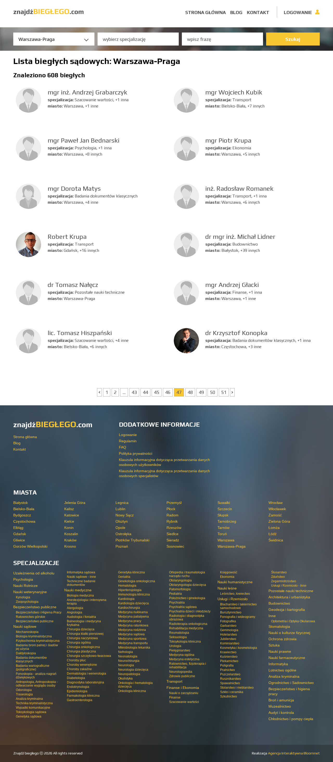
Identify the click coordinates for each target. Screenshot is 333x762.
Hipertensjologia (130, 590)
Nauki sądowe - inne (81, 577)
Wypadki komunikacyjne (33, 707)
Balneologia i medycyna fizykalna (84, 623)
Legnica (122, 503)
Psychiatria (177, 602)
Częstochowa (24, 521)
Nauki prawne (279, 651)
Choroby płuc (76, 660)
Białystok (20, 503)
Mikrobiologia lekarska (134, 647)
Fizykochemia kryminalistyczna (38, 641)
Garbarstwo (228, 625)
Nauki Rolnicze (25, 586)
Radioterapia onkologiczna (188, 624)
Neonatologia (127, 656)
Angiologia (74, 612)
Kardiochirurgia (129, 608)
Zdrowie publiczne (182, 676)
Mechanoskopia (27, 632)
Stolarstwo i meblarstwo (237, 687)
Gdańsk (19, 534)
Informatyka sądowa (81, 572)
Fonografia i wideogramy (237, 617)
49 (201, 392)
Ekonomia (227, 577)
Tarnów (223, 528)
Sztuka (274, 645)
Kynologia (23, 597)
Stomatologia (279, 626)
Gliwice (19, 540)
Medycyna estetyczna (184, 659)
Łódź (272, 534)
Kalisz (69, 509)
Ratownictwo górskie (30, 617)
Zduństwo (278, 577)
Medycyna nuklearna (133, 612)
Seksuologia (178, 637)
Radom (172, 515)
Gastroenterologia (79, 700)
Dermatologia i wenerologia (86, 673)
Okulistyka (125, 678)
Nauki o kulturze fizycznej (289, 633)
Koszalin (71, 534)
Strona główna (205, 12)
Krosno (70, 546)
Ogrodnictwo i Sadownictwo (291, 683)
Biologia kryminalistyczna (34, 636)
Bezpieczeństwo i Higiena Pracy (38, 612)
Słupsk (222, 515)
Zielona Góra (279, 521)
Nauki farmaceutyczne (286, 658)
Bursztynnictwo (230, 612)
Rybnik (172, 521)
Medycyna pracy (129, 621)
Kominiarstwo (229, 643)
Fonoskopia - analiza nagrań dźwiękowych (36, 675)
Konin (69, 528)
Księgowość (228, 572)
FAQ (122, 447)
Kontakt (258, 12)
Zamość (275, 515)
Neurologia (126, 665)
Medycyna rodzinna (132, 630)
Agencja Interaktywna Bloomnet (293, 753)
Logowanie (298, 12)
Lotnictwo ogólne (282, 670)
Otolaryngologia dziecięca (187, 585)
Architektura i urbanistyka (289, 597)
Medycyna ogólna (181, 655)
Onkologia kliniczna (132, 691)
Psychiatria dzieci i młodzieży (189, 611)
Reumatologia (179, 633)
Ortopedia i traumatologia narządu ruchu (187, 574)
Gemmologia (229, 630)
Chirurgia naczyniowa (82, 638)
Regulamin (128, 441)
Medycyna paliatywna (133, 616)
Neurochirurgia (128, 661)
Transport (174, 681)
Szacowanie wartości (184, 702)
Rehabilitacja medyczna (186, 628)
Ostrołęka (123, 534)
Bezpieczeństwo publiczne (35, 621)
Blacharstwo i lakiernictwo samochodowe (238, 606)
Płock (170, 509)
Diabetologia (76, 678)
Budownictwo (279, 603)
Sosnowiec (175, 546)
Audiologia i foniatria (81, 617)
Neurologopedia (180, 672)
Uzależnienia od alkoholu (33, 573)
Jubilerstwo (228, 639)
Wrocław (275, 503)
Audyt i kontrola (281, 712)
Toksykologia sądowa (31, 712)
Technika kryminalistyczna (34, 703)
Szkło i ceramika (231, 692)
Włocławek (277, 509)
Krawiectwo (228, 652)
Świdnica (275, 540)
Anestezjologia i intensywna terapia (86, 601)
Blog (236, 12)
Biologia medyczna (80, 595)
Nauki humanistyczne (235, 582)
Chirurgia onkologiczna (83, 647)
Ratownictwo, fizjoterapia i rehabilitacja (187, 665)
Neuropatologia (129, 674)
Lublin (120, 509)
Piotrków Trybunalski (132, 540)
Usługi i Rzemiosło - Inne (288, 585)
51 (223, 392)
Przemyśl (174, 503)
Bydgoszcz (22, 515)
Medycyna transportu (133, 643)
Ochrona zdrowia (282, 639)
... (124, 392)
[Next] (232, 392)
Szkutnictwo (228, 696)
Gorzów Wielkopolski (30, 546)
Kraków (70, 540)
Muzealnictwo (279, 706)
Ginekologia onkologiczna (136, 581)
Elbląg (18, 528)
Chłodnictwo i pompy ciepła (290, 719)
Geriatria (124, 577)
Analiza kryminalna (29, 699)
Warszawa (225, 540)
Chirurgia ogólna (79, 642)
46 (167, 392)
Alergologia (75, 608)
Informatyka (278, 664)
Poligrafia (227, 665)
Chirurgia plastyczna (81, 651)
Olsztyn (122, 521)
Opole (120, 528)
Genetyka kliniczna (131, 572)
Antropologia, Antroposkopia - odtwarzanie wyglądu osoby (37, 683)
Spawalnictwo (230, 683)
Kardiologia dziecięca (133, 603)
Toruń (222, 534)
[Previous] (99, 392)
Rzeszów (173, 528)
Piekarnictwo (229, 661)
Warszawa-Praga (231, 546)
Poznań (122, 546)
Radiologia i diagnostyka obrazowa (186, 617)
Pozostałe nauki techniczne (290, 591)
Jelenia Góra (74, 503)
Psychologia (23, 579)
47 (179, 392)
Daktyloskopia (26, 653)
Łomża (274, 528)
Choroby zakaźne (79, 669)
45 (156, 392)
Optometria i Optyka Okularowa (293, 621)
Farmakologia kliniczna (83, 695)
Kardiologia (126, 599)
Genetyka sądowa (28, 716)
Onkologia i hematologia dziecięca (135, 684)
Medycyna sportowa (132, 639)
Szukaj (292, 39)
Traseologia (24, 694)
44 (145, 392)
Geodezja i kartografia (286, 609)
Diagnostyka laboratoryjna (85, 682)
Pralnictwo (227, 670)
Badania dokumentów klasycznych (31, 659)
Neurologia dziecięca (133, 669)
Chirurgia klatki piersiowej (85, 634)
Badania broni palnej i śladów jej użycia (37, 647)
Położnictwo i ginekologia (187, 598)
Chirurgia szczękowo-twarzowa (89, 656)
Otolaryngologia (180, 580)
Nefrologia (125, 652)
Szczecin (224, 509)
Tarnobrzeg (226, 521)
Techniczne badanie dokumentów (81, 583)
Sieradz (172, 540)
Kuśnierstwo (229, 656)
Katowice (71, 515)
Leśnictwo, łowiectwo (235, 593)
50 (212, 392)
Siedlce (172, 534)
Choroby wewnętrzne (82, 665)
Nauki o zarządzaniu (183, 693)
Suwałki (223, 503)
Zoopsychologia (27, 602)
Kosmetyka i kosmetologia (238, 648)
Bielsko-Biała (23, 509)
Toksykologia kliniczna (185, 641)
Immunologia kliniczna (134, 594)
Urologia (175, 646)
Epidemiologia (77, 691)
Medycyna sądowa (131, 634)
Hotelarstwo (228, 634)
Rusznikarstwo (230, 679)
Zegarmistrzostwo (283, 581)
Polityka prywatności (135, 453)
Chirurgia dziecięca (80, 629)
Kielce (69, 521)
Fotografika (228, 621)
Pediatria (175, 593)
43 (134, 392)
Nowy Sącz (125, 515)
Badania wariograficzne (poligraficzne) (32, 667)
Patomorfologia (180, 589)
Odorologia (24, 690)
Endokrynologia (78, 687)
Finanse (175, 697)
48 (190, 392)
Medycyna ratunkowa (133, 625)
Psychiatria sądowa (183, 607)
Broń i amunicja (281, 700)
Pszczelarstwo (230, 674)
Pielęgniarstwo (179, 650)
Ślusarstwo (279, 572)
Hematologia (127, 585)
